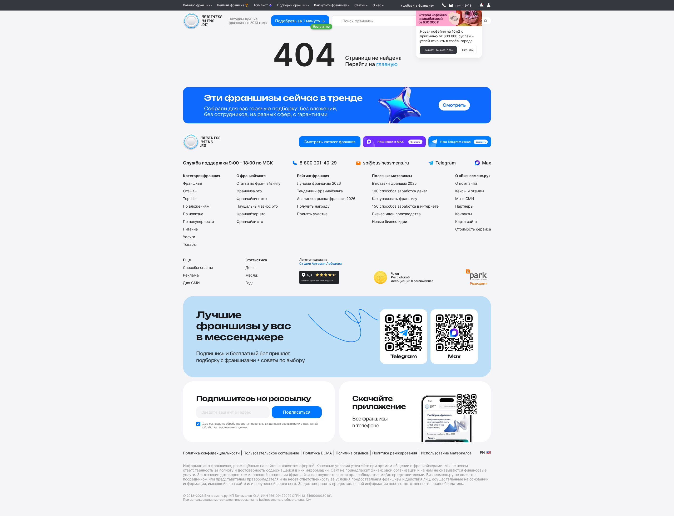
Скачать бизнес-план (438, 50)
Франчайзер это (250, 214)
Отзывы (190, 191)
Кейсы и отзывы (469, 191)
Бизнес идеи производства (396, 214)
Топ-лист (261, 5)
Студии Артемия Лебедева (320, 263)
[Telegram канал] (459, 141)
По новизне (193, 214)
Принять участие (312, 214)
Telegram (445, 163)
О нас (377, 5)
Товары (190, 244)
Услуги (189, 236)
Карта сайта (466, 221)
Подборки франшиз (292, 5)
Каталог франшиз (196, 5)
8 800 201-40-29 (318, 163)
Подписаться (296, 412)
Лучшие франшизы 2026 (319, 183)
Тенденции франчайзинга (320, 191)
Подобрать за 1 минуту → (300, 20)
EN (482, 452)
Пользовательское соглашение (271, 453)
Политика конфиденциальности (211, 453)
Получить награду (313, 206)
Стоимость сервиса (473, 229)
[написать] (451, 5)
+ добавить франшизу (417, 5)
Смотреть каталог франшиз (329, 141)
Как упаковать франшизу (394, 198)
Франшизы (192, 183)
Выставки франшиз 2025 (394, 183)
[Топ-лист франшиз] (337, 105)
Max (486, 163)
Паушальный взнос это (257, 206)
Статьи (359, 5)
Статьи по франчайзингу (258, 183)
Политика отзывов (352, 453)
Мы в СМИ (464, 198)
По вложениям (196, 206)
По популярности (198, 221)
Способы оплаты (198, 267)
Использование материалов (446, 453)
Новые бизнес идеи (389, 221)
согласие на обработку (224, 423)
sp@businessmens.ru (386, 163)
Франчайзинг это (251, 198)
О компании (466, 183)
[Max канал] (394, 141)
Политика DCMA (317, 453)
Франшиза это (249, 191)
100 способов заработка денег (399, 191)
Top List (190, 198)
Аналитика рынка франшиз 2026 (326, 198)
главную (387, 64)
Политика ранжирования (394, 453)
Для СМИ (191, 282)
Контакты (463, 214)
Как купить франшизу (330, 5)
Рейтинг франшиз (230, 5)
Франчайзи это (249, 221)
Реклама (191, 275)
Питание (190, 229)
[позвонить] (444, 5)
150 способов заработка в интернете (405, 206)
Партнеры (464, 206)
